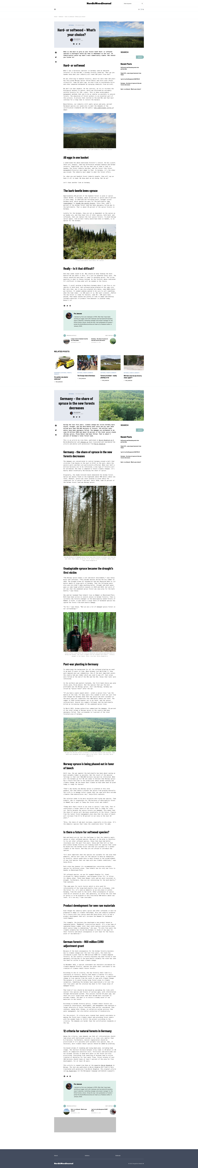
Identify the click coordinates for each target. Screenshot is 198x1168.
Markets (56, 374)
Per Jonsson (77, 39)
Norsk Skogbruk (99, 444)
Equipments (57, 372)
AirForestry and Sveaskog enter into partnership (130, 68)
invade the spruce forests (85, 203)
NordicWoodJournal (99, 3)
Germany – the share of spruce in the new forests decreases (131, 83)
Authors (87, 1155)
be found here (72, 1071)
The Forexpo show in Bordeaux (86, 376)
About (56, 1155)
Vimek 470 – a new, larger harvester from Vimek (131, 73)
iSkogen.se (84, 442)
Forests (69, 372)
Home (55, 16)
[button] (55, 9)
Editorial (61, 16)
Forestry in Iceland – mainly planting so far (109, 376)
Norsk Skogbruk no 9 (106, 440)
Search (124, 52)
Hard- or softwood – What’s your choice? (131, 89)
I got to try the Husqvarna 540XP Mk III (130, 79)
